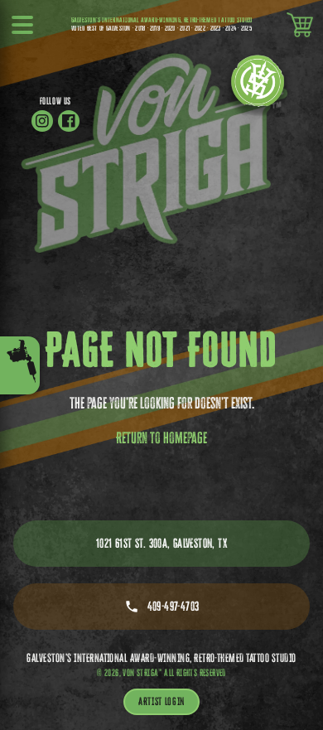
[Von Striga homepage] (257, 86)
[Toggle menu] (20, 365)
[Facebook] (69, 121)
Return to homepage (161, 437)
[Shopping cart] (300, 25)
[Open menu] (23, 25)
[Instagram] (42, 121)
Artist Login (161, 701)
